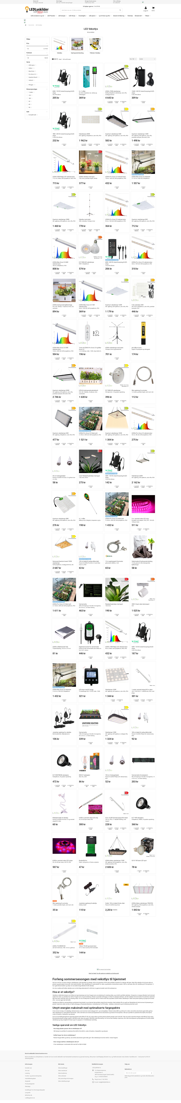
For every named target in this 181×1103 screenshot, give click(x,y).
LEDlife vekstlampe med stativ (114, 348)
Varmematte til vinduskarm (143, 776)
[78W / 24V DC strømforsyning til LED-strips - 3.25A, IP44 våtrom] (64, 119)
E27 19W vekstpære (143, 818)
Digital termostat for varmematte (90, 648)
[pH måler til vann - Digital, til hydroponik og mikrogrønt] (143, 333)
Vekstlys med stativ (87, 220)
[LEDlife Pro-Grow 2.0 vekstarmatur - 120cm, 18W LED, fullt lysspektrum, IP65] (117, 162)
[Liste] (55, 59)
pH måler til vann (141, 348)
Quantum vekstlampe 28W (64, 519)
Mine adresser (62, 1076)
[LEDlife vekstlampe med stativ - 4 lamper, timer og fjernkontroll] (117, 333)
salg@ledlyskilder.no (104, 1082)
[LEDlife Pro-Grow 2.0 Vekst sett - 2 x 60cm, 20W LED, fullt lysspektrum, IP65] (117, 504)
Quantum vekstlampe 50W (116, 134)
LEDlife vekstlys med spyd (88, 177)
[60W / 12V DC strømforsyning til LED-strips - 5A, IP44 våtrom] (64, 76)
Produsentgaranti (29, 1083)
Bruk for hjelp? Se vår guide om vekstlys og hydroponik (104, 973)
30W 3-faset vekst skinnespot (140, 604)
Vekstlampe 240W (90, 134)
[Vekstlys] (59, 44)
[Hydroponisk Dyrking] (77, 44)
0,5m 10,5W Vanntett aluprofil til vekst (116, 819)
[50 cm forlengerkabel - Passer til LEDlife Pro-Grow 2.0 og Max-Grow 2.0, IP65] (64, 461)
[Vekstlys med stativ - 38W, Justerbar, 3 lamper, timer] (90, 205)
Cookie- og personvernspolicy (33, 1076)
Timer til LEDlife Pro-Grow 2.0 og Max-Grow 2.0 (90, 350)
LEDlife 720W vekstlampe (116, 92)
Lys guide (27, 1092)
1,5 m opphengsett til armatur (114, 562)
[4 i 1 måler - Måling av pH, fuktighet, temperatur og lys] (90, 504)
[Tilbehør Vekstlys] (95, 44)
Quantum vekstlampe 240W (63, 392)
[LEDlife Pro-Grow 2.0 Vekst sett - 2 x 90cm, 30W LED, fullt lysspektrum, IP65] (90, 418)
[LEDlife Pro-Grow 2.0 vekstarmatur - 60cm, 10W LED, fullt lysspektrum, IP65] (143, 247)
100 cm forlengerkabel (116, 776)
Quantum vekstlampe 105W (116, 434)
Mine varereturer (62, 1070)
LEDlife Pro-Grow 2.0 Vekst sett (90, 434)
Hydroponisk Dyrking (77, 53)
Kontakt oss (28, 1068)
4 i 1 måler (89, 519)
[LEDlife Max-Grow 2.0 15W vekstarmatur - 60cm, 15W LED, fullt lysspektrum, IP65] (90, 290)
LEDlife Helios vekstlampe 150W (116, 862)
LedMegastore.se (30, 1098)
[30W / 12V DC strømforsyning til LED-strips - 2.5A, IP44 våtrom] (117, 461)
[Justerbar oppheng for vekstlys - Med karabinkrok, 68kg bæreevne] (64, 718)
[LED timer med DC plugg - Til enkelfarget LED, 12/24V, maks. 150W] (90, 675)
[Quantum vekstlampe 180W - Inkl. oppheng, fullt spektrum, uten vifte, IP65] (64, 205)
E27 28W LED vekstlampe (115, 391)
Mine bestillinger (62, 1068)
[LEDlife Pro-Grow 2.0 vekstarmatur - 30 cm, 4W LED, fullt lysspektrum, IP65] (143, 418)
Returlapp (27, 1086)
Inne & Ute (31, 25)
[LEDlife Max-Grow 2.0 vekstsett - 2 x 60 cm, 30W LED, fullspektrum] (64, 675)
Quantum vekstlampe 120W (142, 135)
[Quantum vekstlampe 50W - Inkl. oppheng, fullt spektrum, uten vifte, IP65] (117, 119)
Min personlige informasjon (65, 1078)
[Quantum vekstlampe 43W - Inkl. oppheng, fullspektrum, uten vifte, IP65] (64, 418)
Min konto (61, 1064)
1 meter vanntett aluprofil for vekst (143, 691)
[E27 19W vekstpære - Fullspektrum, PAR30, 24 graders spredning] (143, 803)
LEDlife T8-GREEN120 (64, 946)
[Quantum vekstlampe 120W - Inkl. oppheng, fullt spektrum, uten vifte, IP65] (117, 290)
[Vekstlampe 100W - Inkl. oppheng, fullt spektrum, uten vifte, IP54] (117, 675)
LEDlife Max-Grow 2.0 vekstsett (141, 177)
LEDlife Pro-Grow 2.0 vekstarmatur (115, 177)
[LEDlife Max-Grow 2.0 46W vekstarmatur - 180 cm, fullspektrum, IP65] (64, 247)
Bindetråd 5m (89, 861)
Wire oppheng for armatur (142, 391)
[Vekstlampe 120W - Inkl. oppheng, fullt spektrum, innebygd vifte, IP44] (117, 718)
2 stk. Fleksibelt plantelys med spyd (89, 476)
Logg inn (145, 10)
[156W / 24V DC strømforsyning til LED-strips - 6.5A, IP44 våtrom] (143, 76)
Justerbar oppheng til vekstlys (88, 904)
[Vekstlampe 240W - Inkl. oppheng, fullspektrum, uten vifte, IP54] (90, 119)
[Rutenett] (53, 59)
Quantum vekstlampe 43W (64, 434)
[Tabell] (57, 59)
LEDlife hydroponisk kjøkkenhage (63, 306)
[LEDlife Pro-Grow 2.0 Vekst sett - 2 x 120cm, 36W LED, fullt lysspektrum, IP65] (64, 589)
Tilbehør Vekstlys (95, 53)
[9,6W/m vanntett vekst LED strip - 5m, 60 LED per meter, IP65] (90, 803)
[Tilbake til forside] (25, 25)
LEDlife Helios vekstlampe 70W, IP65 (142, 904)
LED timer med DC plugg (89, 690)
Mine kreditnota (62, 1073)
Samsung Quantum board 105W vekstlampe (63, 564)
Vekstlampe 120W (116, 734)
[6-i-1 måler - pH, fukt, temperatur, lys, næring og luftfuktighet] (90, 76)
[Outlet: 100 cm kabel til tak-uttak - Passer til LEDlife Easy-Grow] (117, 888)
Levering (27, 1073)
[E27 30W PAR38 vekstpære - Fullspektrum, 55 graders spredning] (64, 760)
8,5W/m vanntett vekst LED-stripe (63, 861)
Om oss (27, 1070)
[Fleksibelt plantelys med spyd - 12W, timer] (117, 589)
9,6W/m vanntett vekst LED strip (88, 818)
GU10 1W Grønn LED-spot (139, 860)
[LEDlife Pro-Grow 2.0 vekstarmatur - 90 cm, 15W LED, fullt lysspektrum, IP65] (117, 205)
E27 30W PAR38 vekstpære (62, 775)
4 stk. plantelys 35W (143, 306)
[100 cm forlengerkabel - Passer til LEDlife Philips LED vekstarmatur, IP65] (117, 760)
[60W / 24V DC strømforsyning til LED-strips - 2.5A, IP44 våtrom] (117, 247)
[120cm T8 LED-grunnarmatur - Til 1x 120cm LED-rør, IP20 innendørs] (90, 931)
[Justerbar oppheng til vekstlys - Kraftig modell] (90, 888)
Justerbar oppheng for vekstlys (62, 733)
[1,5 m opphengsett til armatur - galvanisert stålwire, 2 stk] (117, 547)
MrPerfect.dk (28, 1095)
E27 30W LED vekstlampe (86, 263)
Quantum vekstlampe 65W (143, 220)
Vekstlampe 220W (143, 476)
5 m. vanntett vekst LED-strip (143, 520)
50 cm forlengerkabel (64, 477)
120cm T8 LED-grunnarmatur (88, 946)
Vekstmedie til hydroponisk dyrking (142, 563)
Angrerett (27, 1081)
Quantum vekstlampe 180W (64, 220)
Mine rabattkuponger (64, 1081)
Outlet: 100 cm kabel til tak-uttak (115, 904)
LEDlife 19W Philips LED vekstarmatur (116, 647)
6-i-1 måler (88, 92)
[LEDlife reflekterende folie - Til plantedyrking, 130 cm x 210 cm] (64, 632)
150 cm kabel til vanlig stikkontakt (89, 563)
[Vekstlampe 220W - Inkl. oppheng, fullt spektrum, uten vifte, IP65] (143, 461)
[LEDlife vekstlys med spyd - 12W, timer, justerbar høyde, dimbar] (90, 162)
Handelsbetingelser (30, 1078)
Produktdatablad (125, 68)
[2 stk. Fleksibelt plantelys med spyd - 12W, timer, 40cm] (90, 461)
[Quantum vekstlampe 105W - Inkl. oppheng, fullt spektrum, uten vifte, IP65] (117, 418)
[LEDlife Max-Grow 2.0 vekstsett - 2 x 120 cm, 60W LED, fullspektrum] (143, 162)
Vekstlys (59, 53)
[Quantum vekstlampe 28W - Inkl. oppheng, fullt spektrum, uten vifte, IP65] (64, 504)
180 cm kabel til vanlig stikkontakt (143, 734)
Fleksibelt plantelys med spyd (114, 604)
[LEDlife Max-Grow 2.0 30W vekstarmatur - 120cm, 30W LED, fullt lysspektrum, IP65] (64, 333)
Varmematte (90, 605)
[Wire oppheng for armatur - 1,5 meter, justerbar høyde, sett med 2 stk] (143, 376)
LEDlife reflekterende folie (62, 647)
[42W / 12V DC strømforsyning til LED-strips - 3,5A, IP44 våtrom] (143, 632)
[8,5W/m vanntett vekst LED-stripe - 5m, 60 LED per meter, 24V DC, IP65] (64, 846)
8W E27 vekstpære (84, 775)
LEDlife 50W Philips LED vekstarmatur (64, 177)
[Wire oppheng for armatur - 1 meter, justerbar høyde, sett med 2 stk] (64, 888)
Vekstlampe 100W (116, 690)
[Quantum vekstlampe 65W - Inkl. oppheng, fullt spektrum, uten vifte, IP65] (143, 205)
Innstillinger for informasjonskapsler (35, 1090)
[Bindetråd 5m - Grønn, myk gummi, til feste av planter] (90, 846)
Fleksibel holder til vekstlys (63, 819)
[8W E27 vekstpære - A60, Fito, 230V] (90, 760)
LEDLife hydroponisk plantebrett (88, 392)
